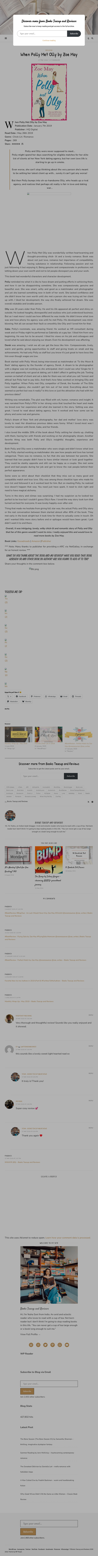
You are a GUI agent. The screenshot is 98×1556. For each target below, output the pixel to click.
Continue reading (49, 40)
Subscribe (74, 33)
